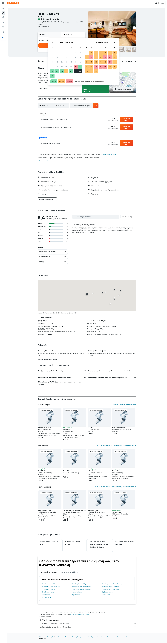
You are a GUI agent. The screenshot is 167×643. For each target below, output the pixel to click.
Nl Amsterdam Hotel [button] (44, 428)
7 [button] (86, 57)
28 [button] (71, 71)
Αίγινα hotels (106, 595)
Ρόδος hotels (46, 595)
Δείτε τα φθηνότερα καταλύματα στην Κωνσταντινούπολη (116, 445)
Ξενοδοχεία (50, 637)
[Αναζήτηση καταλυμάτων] (3, 13)
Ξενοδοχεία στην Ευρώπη (63, 637)
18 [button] (57, 67)
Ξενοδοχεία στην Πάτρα (49, 584)
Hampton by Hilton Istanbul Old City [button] (74, 510)
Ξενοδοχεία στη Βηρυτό (49, 589)
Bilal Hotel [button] (66, 429)
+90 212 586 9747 (43, 26)
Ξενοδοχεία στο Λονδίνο (49, 592)
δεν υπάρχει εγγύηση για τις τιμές (79, 614)
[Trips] (3, 32)
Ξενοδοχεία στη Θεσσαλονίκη (111, 584)
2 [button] (80, 53)
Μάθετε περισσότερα (110, 154)
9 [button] (80, 57)
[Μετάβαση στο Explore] (3, 22)
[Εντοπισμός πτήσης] (3, 27)
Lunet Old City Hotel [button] (44, 510)
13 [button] (66, 62)
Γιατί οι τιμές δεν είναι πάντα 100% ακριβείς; (55, 627)
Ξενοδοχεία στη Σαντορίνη (110, 586)
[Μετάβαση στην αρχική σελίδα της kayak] (13, 3)
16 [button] (80, 62)
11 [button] (57, 62)
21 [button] (71, 67)
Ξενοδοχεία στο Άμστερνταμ (51, 586)
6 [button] (66, 57)
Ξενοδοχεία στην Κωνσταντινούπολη (117, 637)
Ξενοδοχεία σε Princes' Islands (97, 637)
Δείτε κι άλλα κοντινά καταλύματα (124, 404)
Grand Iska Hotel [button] (93, 510)
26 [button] (62, 71)
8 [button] (75, 57)
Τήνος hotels (76, 595)
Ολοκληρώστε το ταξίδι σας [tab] (69, 572)
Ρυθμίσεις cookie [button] (43, 161)
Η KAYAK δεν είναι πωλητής (49, 620)
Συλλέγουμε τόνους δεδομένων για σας (54, 623)
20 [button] (66, 67)
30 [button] (80, 71)
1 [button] (75, 53)
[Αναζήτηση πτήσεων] (3, 9)
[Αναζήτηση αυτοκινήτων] (3, 17)
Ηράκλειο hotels (107, 592)
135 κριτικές (54, 19)
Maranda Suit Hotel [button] (118, 428)
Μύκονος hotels (77, 592)
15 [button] (75, 62)
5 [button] (61, 57)
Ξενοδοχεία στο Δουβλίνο (110, 589)
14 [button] (71, 62)
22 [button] (76, 67)
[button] (3, 3)
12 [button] (62, 62)
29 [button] (76, 71)
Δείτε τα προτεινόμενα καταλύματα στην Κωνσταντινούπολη (115, 487)
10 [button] (52, 62)
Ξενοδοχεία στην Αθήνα (79, 584)
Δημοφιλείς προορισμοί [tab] (48, 572)
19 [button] (62, 67)
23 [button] (80, 67)
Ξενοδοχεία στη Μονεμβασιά (81, 589)
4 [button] (57, 57)
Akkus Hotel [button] (91, 471)
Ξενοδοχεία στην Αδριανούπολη (82, 586)
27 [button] (66, 71)
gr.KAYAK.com (41, 637)
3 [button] (52, 57)
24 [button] (52, 71)
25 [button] (57, 71)
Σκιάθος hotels (46, 597)
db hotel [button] (90, 428)
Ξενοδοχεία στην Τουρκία (79, 637)
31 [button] (52, 76)
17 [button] (52, 67)
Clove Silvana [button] (67, 471)
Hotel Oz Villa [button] (42, 471)
